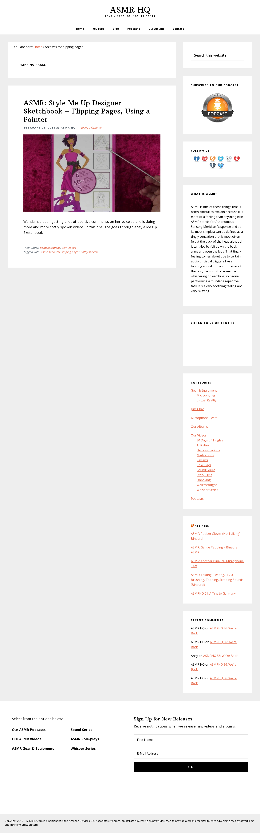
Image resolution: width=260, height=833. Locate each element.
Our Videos (69, 247)
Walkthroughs (207, 485)
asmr (44, 252)
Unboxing (204, 480)
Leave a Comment (92, 127)
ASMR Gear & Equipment (33, 748)
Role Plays (204, 465)
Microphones (206, 395)
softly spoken (89, 252)
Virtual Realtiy (206, 400)
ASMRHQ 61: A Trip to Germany (213, 593)
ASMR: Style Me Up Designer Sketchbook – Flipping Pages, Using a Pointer (86, 111)
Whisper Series (207, 490)
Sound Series (206, 470)
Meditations (205, 455)
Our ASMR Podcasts (28, 729)
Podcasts (197, 498)
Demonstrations (50, 247)
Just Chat (197, 409)
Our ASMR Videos (26, 739)
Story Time (204, 475)
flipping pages (70, 252)
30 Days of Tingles (210, 440)
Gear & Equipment (204, 390)
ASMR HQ (130, 10)
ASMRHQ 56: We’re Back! (220, 656)
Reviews (202, 460)
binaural (54, 252)
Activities (203, 445)
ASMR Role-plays (85, 739)
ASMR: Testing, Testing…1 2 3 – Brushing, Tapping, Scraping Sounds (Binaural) (217, 580)
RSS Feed (202, 525)
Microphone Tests (204, 418)
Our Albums (199, 426)
